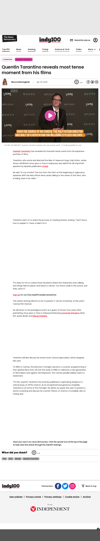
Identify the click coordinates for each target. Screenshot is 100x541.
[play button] (50, 115)
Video (79, 49)
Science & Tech (62, 49)
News (18, 49)
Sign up (16, 295)
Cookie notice (72, 497)
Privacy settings (52, 497)
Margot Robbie (40, 316)
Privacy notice (33, 497)
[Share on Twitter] (92, 82)
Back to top (91, 486)
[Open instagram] (72, 486)
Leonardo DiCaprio (70, 313)
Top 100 (6, 49)
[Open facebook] (58, 486)
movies (18, 459)
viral (10, 459)
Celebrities (7, 59)
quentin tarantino (23, 59)
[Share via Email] (96, 82)
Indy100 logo (50, 40)
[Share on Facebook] (88, 82)
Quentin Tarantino (22, 151)
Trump (45, 49)
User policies (16, 497)
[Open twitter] (65, 486)
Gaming (32, 49)
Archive (87, 497)
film (4, 459)
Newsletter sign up (82, 40)
